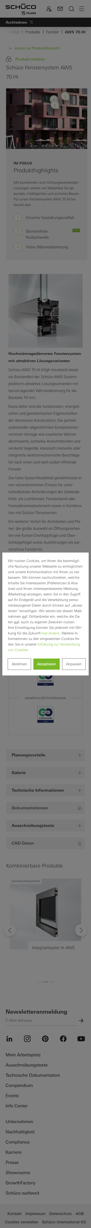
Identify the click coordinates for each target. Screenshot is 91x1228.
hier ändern (51, 633)
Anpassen (74, 664)
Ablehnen (19, 664)
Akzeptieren (46, 664)
